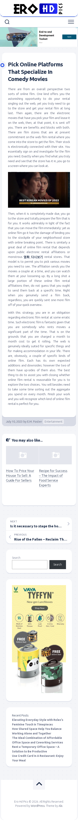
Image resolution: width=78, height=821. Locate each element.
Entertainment (53, 421)
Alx (60, 805)
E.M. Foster (34, 421)
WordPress (38, 805)
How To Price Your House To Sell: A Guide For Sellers (20, 475)
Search (16, 557)
